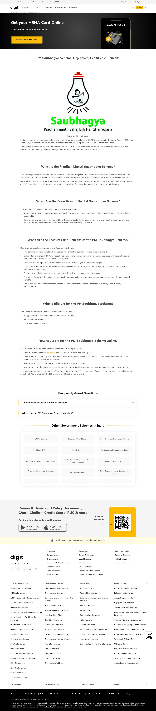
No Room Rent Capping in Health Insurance (130, 625)
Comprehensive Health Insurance (126, 663)
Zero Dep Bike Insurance (54, 629)
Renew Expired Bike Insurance (56, 634)
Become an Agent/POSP (50, 2)
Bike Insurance (52, 559)
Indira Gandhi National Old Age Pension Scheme (77, 461)
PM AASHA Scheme (78, 472)
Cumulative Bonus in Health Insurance (128, 620)
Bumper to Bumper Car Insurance (22, 658)
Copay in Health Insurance (124, 603)
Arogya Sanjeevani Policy (124, 598)
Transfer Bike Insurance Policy (56, 610)
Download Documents (124, 563)
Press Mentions (85, 567)
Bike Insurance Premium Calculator (58, 639)
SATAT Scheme (41, 439)
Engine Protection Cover (19, 607)
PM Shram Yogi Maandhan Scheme (115, 450)
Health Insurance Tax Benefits (125, 653)
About (13, 564)
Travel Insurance (53, 571)
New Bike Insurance (52, 644)
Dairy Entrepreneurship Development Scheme (114, 472)
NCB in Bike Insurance (53, 658)
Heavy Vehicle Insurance (89, 639)
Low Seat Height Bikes (53, 615)
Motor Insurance (86, 588)
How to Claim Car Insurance (20, 625)
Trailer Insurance (86, 620)
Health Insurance (53, 567)
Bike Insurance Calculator (54, 605)
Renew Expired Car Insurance (21, 653)
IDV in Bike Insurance (53, 653)
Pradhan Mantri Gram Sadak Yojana (40, 461)
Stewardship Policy (96, 694)
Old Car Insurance (17, 649)
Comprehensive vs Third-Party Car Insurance (23, 618)
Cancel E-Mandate (86, 555)
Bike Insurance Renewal (54, 593)
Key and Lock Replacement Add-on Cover (26, 612)
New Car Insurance (17, 644)
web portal (50, 352)
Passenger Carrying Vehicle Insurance (94, 629)
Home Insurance (53, 574)
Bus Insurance (85, 610)
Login (140, 7)
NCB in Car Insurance (18, 673)
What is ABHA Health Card (124, 639)
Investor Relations (33, 2)
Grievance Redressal (17, 2)
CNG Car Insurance (17, 593)
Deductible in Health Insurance (125, 588)
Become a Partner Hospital (89, 571)
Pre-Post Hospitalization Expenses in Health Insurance (130, 613)
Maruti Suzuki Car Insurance (20, 588)
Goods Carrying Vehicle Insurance (92, 634)
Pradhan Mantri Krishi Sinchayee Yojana (41, 472)
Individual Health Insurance (124, 593)
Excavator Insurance (87, 625)
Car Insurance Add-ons (19, 677)
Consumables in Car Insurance (21, 603)
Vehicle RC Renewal (87, 605)
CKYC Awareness (86, 563)
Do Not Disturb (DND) (34, 694)
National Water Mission (77, 439)
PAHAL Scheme (78, 450)
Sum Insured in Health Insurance (126, 607)
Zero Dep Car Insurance (19, 634)
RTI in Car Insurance (17, 663)
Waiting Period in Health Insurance (127, 658)
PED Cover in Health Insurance (125, 649)
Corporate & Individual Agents (91, 574)
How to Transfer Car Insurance (21, 629)
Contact (21, 564)
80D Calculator (119, 644)
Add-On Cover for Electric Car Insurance (25, 598)
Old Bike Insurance (52, 649)
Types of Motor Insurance (89, 593)
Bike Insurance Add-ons (54, 663)
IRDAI (111, 694)
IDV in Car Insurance (18, 668)
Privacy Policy (124, 694)
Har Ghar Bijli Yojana (41, 450)
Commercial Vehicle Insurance (58, 563)
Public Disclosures (122, 559)
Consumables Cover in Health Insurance (129, 629)
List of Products (85, 559)
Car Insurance (52, 555)
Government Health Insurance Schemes (129, 634)
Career (30, 564)
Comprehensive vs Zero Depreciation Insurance (94, 599)
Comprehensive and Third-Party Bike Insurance (59, 599)
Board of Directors (122, 555)
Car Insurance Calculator (19, 639)
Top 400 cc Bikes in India (54, 620)
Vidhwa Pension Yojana (114, 461)
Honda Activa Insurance (54, 625)
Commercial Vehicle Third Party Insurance (95, 644)
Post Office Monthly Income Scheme (114, 439)
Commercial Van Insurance (90, 615)
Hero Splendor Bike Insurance (56, 588)
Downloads (15, 694)
